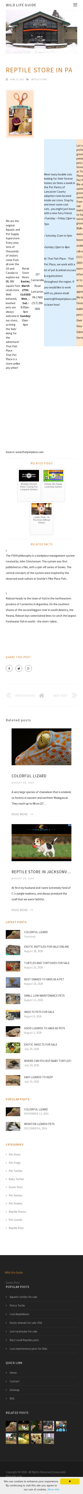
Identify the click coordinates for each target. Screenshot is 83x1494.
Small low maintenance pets (44, 995)
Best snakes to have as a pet (44, 979)
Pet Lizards (15, 1220)
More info (53, 1489)
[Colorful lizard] (41, 746)
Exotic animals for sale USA (26, 1323)
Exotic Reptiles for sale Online (46, 946)
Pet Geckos (16, 1195)
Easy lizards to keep (38, 1077)
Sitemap (14, 1390)
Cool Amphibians (19, 1314)
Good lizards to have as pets (44, 1028)
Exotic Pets (16, 1187)
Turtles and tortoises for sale (46, 963)
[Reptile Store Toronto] (36, 1438)
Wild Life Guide (21, 4)
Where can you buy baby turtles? (47, 1061)
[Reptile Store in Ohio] (61, 1426)
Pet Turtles (15, 1171)
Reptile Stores (39, 79)
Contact (14, 1381)
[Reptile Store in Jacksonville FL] (41, 842)
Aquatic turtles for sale (23, 1297)
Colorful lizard (29, 775)
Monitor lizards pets (39, 1124)
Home (13, 1372)
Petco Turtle (17, 1305)
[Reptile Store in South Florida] (11, 1438)
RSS (12, 1398)
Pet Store (14, 1154)
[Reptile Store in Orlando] (48, 1426)
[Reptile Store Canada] (23, 1438)
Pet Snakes (15, 1203)
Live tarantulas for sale (23, 1331)
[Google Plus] (28, 668)
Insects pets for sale (39, 1012)
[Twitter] (18, 668)
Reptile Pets (16, 1228)
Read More (20, 814)
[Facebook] (9, 668)
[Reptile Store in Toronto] (36, 1426)
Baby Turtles (16, 1179)
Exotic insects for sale (40, 1044)
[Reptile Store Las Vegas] (48, 1438)
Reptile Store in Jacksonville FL (41, 871)
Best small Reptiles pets (24, 1340)
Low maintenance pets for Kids (28, 1348)
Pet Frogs (15, 1163)
